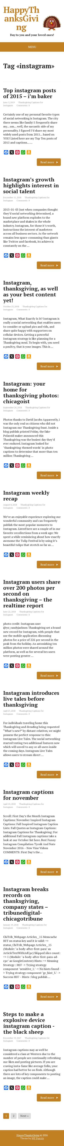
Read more (47, 162)
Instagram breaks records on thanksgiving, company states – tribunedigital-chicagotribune (26, 904)
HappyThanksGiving (21, 18)
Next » (24, 1116)
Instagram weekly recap (26, 495)
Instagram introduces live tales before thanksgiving (31, 698)
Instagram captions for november (28, 794)
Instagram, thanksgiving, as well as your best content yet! (30, 291)
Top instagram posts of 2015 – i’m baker (29, 93)
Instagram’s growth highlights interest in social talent (31, 185)
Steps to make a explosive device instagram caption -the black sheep (29, 1023)
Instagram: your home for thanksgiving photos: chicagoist (31, 392)
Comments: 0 (23, 105)
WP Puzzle (38, 1138)
